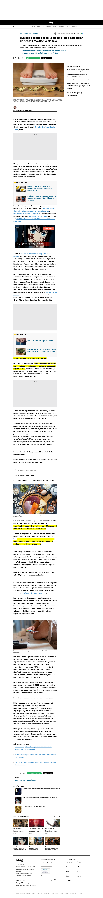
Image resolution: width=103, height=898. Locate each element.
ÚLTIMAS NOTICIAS (73, 66)
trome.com (55, 893)
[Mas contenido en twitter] (51, 880)
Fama (67, 871)
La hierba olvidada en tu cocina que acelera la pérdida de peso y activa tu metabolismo (41, 350)
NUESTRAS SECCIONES (71, 859)
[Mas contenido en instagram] (55, 880)
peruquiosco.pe (74, 893)
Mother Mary (61, 26)
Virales (68, 876)
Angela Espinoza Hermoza (24, 110)
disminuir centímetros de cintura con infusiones (31, 211)
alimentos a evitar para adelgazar (25, 214)
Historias (68, 880)
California (38, 26)
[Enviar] (14, 27)
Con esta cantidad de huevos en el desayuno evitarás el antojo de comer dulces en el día (39, 188)
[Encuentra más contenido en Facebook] (15, 58)
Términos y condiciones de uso (49, 859)
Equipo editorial (20, 864)
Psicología (55, 26)
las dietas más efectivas (37, 216)
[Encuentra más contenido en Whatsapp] (22, 58)
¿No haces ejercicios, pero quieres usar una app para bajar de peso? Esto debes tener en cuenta (41, 198)
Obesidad (22, 780)
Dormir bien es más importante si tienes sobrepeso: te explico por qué (44, 51)
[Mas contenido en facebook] (48, 880)
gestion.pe (39, 893)
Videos (79, 862)
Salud (34, 780)
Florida (33, 26)
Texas (43, 26)
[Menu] (14, 22)
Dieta (16, 780)
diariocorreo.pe (64, 893)
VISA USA (68, 26)
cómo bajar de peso (48, 208)
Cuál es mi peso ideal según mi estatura (40, 341)
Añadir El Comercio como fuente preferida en (69, 33)
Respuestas (69, 862)
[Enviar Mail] (14, 110)
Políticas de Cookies (46, 866)
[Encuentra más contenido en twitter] (19, 58)
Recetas (79, 876)
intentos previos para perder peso (34, 593)
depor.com (47, 893)
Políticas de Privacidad (47, 862)
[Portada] (20, 863)
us (66, 866)
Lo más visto (18, 786)
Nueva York (48, 26)
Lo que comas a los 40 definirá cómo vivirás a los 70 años (40, 53)
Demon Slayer (75, 26)
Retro (78, 871)
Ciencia (28, 780)
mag (81, 893)
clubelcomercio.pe (30, 893)
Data (78, 866)
